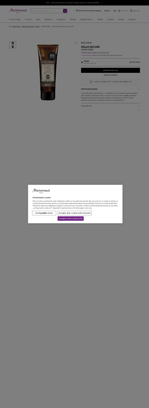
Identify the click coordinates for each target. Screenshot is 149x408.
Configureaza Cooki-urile (44, 213)
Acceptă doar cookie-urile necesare (75, 213)
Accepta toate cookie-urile (70, 218)
